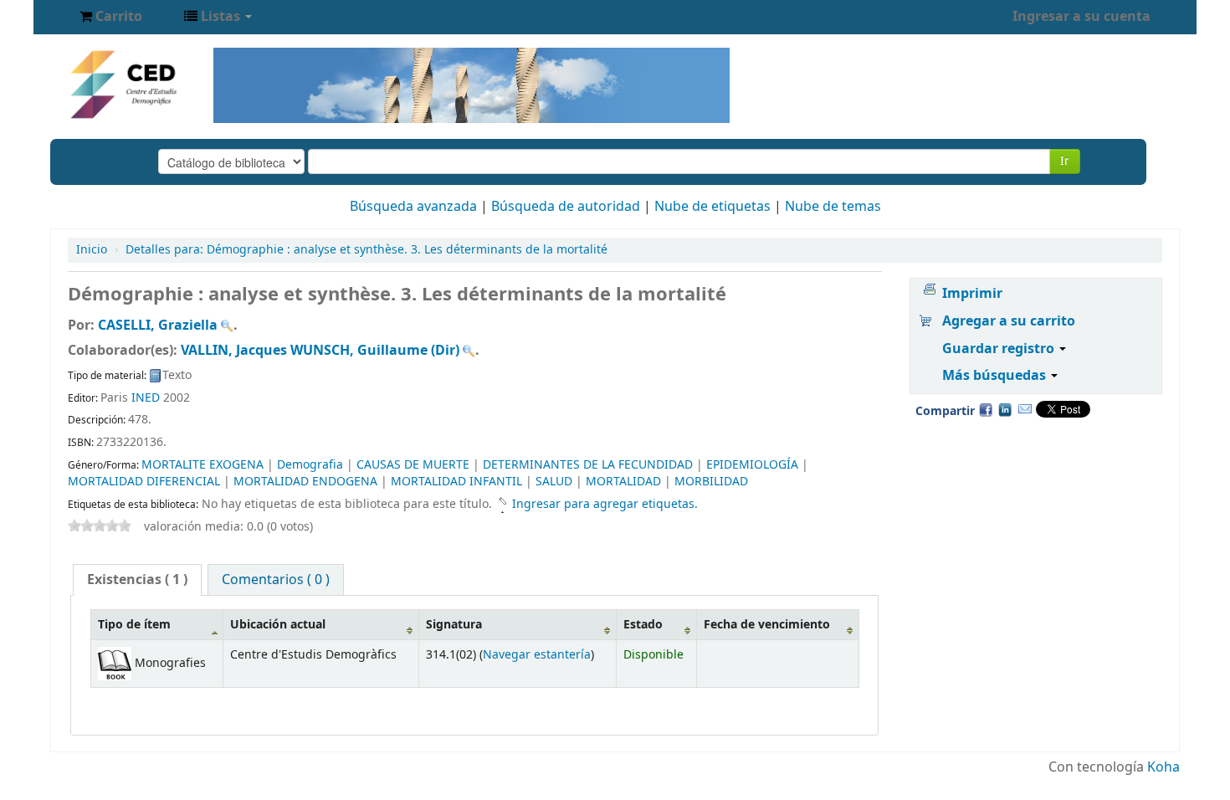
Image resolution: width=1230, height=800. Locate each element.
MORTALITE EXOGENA (202, 465)
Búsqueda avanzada (413, 207)
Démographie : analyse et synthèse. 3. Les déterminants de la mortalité (366, 250)
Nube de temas (833, 207)
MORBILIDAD (711, 481)
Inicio (91, 250)
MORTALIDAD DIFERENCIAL (144, 481)
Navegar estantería (537, 655)
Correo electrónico (1025, 409)
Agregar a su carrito (1008, 321)
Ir (1064, 161)
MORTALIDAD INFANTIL (456, 481)
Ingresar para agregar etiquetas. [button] (605, 504)
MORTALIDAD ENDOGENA (305, 481)
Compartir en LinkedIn (1005, 409)
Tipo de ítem (134, 624)
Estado (643, 624)
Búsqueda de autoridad (565, 207)
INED (145, 398)
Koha (1163, 767)
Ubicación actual (277, 624)
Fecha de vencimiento (767, 624)
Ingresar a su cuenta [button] (1081, 17)
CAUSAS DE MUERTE (412, 465)
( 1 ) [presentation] (137, 580)
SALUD (554, 481)
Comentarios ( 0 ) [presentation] (276, 580)
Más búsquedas (995, 376)
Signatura (454, 624)
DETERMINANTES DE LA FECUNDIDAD (588, 465)
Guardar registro (1000, 349)
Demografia (310, 465)
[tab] (137, 580)
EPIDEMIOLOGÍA (752, 465)
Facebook (985, 409)
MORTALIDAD (623, 481)
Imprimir (972, 294)
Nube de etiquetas (712, 207)
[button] (111, 16)
